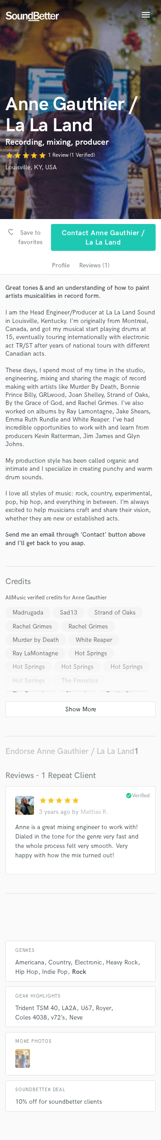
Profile (61, 265)
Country (59, 962)
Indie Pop (55, 972)
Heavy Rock (122, 962)
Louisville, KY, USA (31, 167)
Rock (79, 972)
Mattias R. (94, 812)
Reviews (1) (94, 265)
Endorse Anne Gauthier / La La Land (69, 751)
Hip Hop (26, 972)
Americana (29, 962)
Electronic (88, 962)
